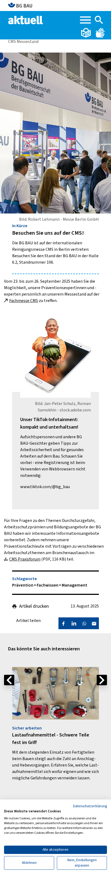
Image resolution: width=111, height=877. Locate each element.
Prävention (23, 585)
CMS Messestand (23, 42)
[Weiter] (102, 680)
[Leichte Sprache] (86, 32)
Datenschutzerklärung (90, 806)
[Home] (26, 20)
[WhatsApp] (84, 623)
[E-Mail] (94, 623)
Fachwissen (48, 585)
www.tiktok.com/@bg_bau (45, 487)
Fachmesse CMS (23, 301)
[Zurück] (9, 680)
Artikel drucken (34, 606)
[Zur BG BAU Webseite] (22, 5)
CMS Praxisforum (24, 559)
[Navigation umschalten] (85, 20)
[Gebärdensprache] (100, 32)
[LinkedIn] (74, 623)
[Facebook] (63, 623)
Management (74, 585)
